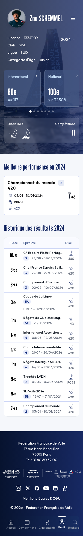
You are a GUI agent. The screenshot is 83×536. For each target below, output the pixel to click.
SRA (22, 45)
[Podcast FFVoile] (64, 488)
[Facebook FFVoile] (37, 488)
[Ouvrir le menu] (73, 18)
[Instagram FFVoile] (18, 488)
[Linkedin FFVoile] (55, 488)
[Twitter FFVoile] (27, 488)
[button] (41, 195)
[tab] (30, 111)
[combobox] (68, 39)
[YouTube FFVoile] (46, 488)
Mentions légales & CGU (41, 498)
